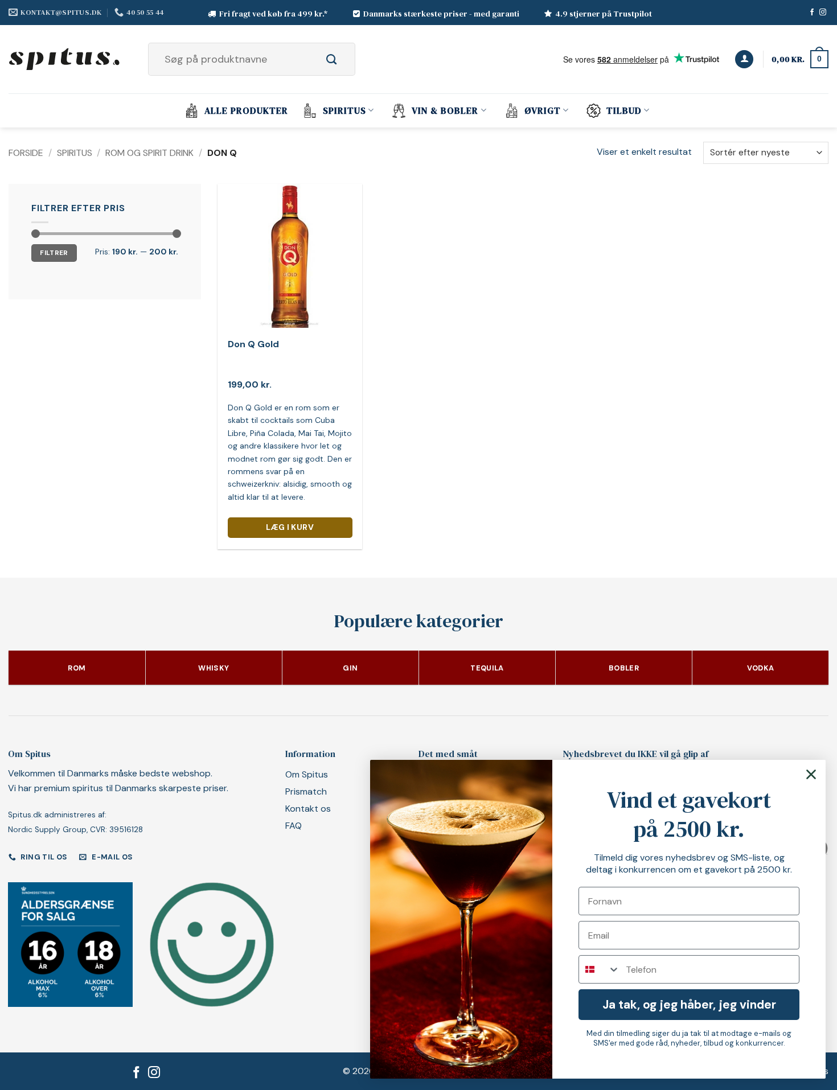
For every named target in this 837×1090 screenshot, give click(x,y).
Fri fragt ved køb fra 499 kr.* (273, 13)
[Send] (344, 59)
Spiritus (344, 110)
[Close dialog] (811, 774)
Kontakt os (308, 809)
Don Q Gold (253, 344)
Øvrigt (542, 110)
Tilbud (624, 110)
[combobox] (599, 969)
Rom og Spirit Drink (149, 153)
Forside (26, 153)
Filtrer (54, 252)
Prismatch (306, 791)
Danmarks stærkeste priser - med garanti (441, 13)
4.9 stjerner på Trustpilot (603, 13)
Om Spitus (306, 774)
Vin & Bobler (445, 110)
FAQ (293, 826)
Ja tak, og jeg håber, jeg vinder (689, 1005)
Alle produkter (246, 110)
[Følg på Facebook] (812, 13)
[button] (744, 59)
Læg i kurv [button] (290, 527)
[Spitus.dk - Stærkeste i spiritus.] (65, 59)
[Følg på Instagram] (822, 13)
